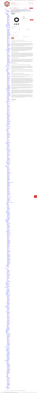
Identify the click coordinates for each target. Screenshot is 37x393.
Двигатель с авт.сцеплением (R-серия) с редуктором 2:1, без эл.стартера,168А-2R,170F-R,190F (9, 196)
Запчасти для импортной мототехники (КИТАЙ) (21, 9)
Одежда (7, 362)
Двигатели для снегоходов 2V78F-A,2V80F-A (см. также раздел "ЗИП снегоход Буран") (8, 199)
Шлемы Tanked (8, 365)
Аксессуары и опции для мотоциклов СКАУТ (8, 230)
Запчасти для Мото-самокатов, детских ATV (8, 145)
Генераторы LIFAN (7, 166)
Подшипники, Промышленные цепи (8, 137)
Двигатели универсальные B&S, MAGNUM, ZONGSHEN (8, 212)
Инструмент (6, 346)
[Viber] (13, 13)
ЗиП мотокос (8, 96)
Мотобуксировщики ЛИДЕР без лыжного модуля (9, 243)
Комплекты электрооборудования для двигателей (9, 48)
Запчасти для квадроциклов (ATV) (8, 52)
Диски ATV (8, 153)
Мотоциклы (7, 273)
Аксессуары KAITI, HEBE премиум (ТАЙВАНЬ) (8, 317)
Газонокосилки (8, 90)
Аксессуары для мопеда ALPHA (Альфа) (8, 321)
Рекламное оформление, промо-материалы (8, 336)
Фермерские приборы (8, 357)
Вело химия (8, 296)
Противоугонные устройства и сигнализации (8, 343)
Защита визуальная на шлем (8, 338)
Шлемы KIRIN (8, 371)
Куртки (7, 386)
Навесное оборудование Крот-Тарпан (8, 83)
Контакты (17, 390)
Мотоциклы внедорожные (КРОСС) (8, 278)
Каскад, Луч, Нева (8, 74)
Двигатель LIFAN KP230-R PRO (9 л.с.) (8, 46)
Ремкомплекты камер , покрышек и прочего (8, 300)
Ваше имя (23, 36)
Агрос (7, 71)
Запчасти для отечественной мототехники (7, 14)
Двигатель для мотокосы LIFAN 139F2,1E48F (8, 180)
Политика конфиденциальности (22, 390)
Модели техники (8, 311)
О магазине (12, 390)
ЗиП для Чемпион (8, 95)
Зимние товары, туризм (8, 387)
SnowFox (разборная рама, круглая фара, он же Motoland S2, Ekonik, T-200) (8, 115)
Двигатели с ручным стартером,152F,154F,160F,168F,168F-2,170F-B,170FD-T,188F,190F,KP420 (10, 182)
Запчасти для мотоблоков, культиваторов (7, 70)
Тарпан (7, 84)
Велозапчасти (7, 294)
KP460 (7, 36)
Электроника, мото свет (8, 337)
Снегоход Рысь (8, 123)
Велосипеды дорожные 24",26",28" (8, 289)
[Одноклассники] (12, 13)
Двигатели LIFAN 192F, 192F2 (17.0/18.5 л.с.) (8, 31)
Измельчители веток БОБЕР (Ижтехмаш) (8, 359)
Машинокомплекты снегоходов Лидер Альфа (8, 251)
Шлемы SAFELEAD (8, 364)
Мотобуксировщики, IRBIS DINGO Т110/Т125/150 (9, 122)
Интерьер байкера (8, 334)
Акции (5, 9)
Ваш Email (12, 36)
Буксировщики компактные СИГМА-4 (8, 245)
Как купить (7, 390)
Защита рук (7, 326)
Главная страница (12, 9)
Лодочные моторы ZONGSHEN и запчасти (8, 128)
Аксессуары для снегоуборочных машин (8, 164)
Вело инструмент (8, 295)
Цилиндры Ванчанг (8, 61)
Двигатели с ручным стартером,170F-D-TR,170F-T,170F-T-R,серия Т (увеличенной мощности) (8, 169)
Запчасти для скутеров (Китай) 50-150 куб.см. (8, 58)
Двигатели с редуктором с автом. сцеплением (8, 178)
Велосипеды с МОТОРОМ (8, 303)
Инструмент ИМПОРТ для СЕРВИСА (8, 356)
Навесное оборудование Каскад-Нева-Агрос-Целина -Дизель (8, 80)
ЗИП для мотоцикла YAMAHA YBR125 (8, 105)
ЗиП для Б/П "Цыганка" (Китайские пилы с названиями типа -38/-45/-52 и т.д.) (8, 92)
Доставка (10, 390)
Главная (4, 390)
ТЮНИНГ (8, 325)
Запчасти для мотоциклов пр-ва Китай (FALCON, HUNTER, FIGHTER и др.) (8, 56)
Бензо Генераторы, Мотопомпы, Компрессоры (8, 353)
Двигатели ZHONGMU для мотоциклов (8, 210)
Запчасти (5, 12)
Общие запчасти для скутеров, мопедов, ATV (8, 60)
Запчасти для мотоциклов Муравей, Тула (8, 22)
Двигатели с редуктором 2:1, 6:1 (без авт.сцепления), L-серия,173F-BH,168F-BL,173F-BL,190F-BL (8, 188)
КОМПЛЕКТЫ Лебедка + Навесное (8, 267)
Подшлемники (8, 383)
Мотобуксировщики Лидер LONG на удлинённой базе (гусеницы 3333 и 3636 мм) (9, 259)
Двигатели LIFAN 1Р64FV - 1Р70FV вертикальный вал (8, 33)
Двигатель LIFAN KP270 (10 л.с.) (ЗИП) (8, 42)
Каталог (15, 9)
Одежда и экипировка (7, 360)
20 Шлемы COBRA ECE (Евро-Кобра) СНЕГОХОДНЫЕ (8, 369)
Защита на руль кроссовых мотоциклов (8, 327)
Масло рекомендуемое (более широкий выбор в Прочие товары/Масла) (8, 217)
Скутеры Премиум (8, 281)
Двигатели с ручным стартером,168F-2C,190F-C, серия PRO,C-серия (8, 175)
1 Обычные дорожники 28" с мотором (8, 305)
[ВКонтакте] (11, 13)
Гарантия (15, 390)
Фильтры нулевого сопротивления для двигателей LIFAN (8, 44)
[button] (21, 16)
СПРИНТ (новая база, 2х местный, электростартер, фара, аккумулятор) (8, 227)
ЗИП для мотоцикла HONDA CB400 (8, 103)
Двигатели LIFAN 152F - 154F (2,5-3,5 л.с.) (8, 28)
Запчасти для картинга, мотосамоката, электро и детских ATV (8, 143)
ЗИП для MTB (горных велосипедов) (8, 298)
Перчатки (8, 373)
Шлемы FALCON (8, 363)
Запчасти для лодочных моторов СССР (8, 126)
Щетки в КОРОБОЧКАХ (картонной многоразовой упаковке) (8, 309)
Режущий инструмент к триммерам (8, 98)
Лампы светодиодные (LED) (8, 141)
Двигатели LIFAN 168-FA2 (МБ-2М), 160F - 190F (8, 30)
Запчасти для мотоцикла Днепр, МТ (8, 18)
